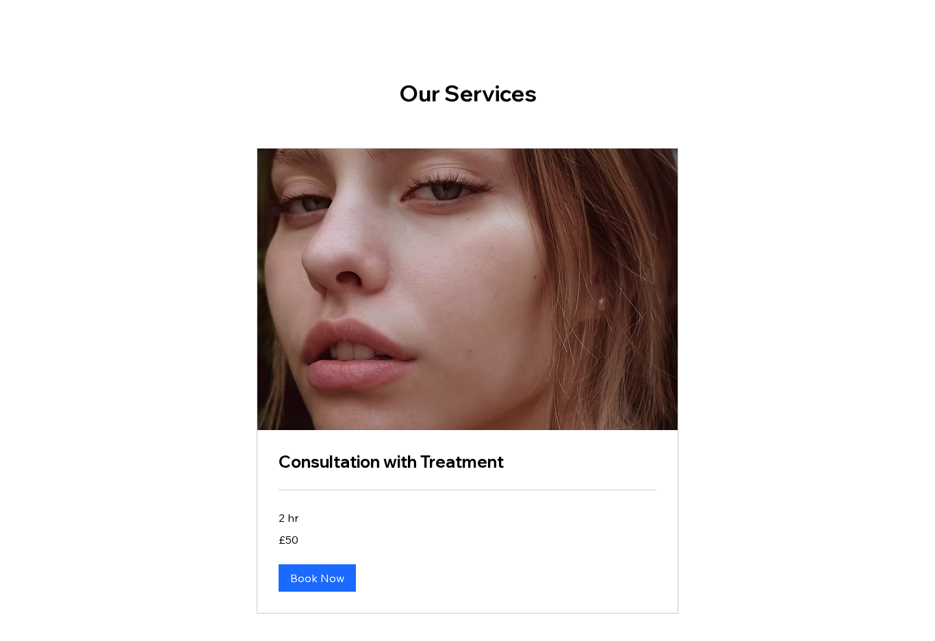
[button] (317, 578)
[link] (467, 462)
